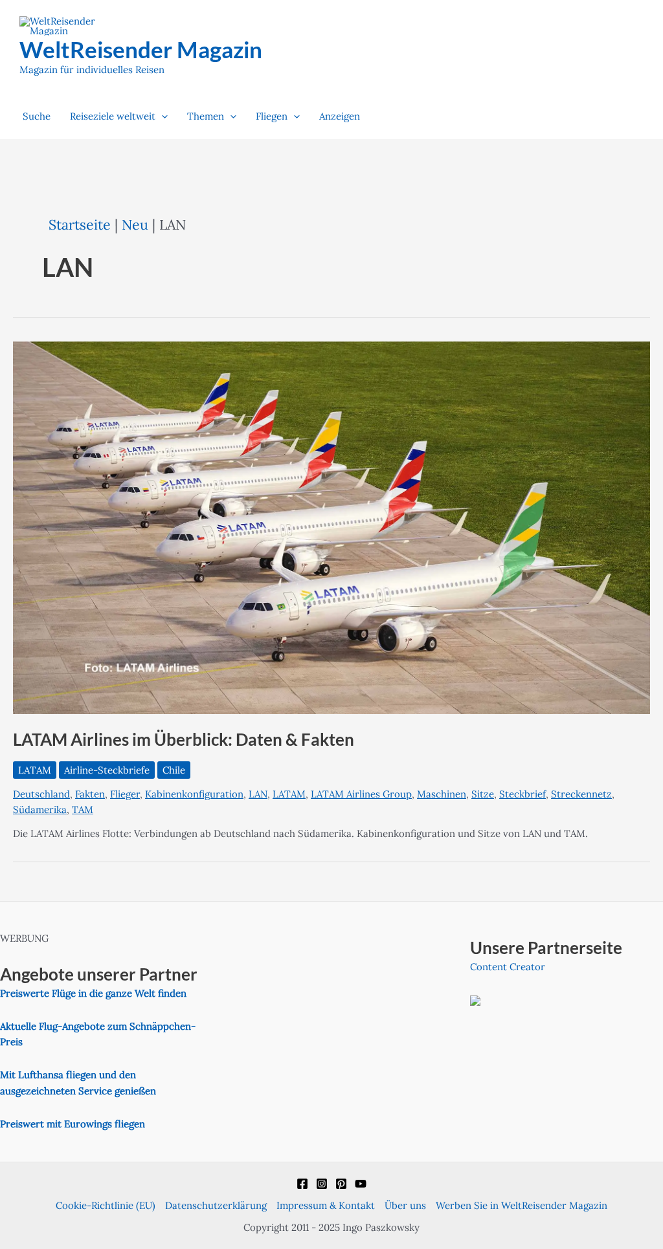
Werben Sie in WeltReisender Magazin (521, 1205)
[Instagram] (322, 1183)
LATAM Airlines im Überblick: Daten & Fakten (183, 739)
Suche (37, 116)
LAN (258, 794)
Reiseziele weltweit (112, 116)
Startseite (80, 224)
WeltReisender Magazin (140, 49)
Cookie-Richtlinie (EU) (105, 1205)
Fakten (90, 794)
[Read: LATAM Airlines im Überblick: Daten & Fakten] (331, 527)
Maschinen (441, 794)
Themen (205, 116)
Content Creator (507, 967)
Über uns (405, 1205)
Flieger (125, 794)
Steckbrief (522, 794)
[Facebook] (302, 1183)
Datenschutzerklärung (216, 1205)
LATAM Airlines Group (361, 794)
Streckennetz (581, 794)
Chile (174, 770)
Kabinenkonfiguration (194, 794)
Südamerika (40, 809)
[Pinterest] (341, 1183)
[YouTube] (360, 1183)
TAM (82, 809)
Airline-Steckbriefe (107, 770)
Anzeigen (339, 116)
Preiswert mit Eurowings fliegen (72, 1124)
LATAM (34, 770)
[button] (161, 116)
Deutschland (41, 794)
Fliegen (271, 116)
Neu (135, 224)
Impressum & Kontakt (325, 1205)
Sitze (482, 794)
